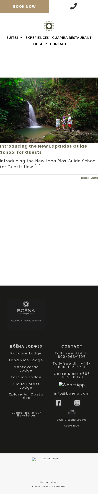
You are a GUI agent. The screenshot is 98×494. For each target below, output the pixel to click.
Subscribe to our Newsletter (26, 414)
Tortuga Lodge (26, 377)
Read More (89, 178)
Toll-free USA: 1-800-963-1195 (72, 355)
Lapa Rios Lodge (26, 360)
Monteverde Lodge (26, 368)
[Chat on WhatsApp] (72, 385)
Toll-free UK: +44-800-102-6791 (72, 365)
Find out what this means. (49, 486)
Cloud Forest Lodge (26, 386)
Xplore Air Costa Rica (26, 396)
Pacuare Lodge (26, 353)
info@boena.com (72, 393)
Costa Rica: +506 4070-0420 (72, 375)
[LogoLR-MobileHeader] (49, 22)
